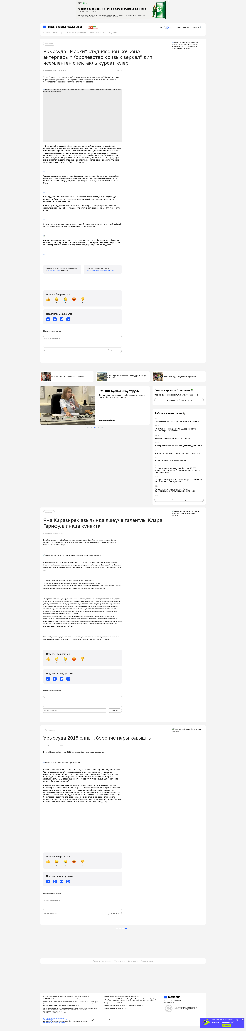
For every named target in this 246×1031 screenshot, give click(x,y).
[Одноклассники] (55, 319)
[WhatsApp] (68, 319)
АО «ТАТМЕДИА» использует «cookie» (55, 1020)
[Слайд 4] (98, 427)
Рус (161, 27)
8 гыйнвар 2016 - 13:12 (49, 533)
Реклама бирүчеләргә (76, 33)
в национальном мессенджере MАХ (100, 270)
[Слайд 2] (91, 427)
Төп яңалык (50, 730)
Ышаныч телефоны (97, 33)
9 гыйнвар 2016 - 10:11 (49, 70)
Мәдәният (49, 43)
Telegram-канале (53, 270)
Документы (112, 33)
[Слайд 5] (102, 427)
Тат (171, 27)
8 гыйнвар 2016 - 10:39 (49, 745)
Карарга (226, 1025)
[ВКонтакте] (48, 319)
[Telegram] (61, 319)
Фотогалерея (58, 33)
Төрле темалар (147, 961)
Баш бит (46, 33)
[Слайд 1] (87, 427)
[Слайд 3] (95, 427)
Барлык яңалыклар (179, 500)
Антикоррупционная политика (53, 1018)
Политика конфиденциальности (54, 1022)
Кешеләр (49, 512)
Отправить (115, 351)
